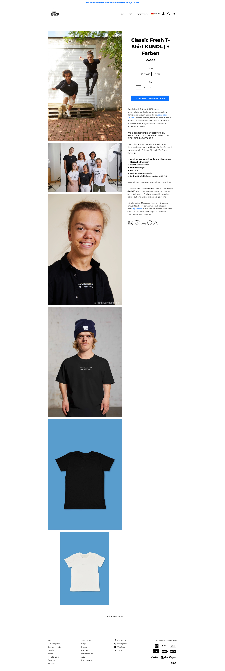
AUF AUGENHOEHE (168, 640)
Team (50, 653)
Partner (51, 660)
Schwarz (145, 74)
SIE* (122, 14)
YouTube (121, 647)
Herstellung (53, 657)
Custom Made (54, 647)
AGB (83, 657)
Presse (84, 647)
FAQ (50, 640)
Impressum (86, 660)
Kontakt (85, 650)
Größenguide (54, 643)
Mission (51, 650)
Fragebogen (137, 209)
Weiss (157, 74)
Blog (83, 643)
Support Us (86, 640)
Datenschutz (87, 653)
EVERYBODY (142, 14)
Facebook (121, 640)
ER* (130, 14)
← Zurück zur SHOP (112, 616)
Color (150, 69)
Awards (51, 663)
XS (138, 87)
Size (150, 82)
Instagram (122, 643)
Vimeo (120, 650)
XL (162, 87)
